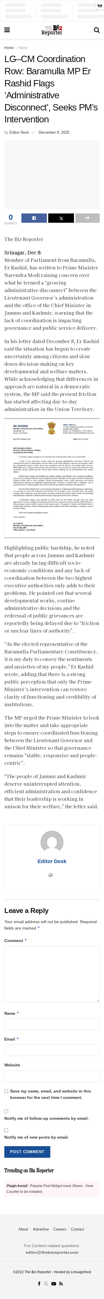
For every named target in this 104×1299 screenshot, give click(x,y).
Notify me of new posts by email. (36, 1137)
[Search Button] (97, 30)
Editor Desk (19, 132)
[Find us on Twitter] (46, 1284)
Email (11, 1039)
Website (12, 1065)
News (22, 48)
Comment (15, 940)
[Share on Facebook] (34, 218)
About (23, 1229)
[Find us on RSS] (61, 1284)
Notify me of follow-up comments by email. (46, 1118)
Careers (59, 1229)
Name (11, 1013)
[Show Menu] (7, 30)
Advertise (41, 1229)
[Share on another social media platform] (87, 218)
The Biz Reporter (38, 1272)
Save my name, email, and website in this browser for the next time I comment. (50, 1094)
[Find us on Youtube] (53, 1284)
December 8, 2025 (54, 132)
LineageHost (81, 1272)
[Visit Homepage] (51, 30)
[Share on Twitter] (61, 218)
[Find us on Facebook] (39, 1284)
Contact (77, 1229)
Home (9, 48)
